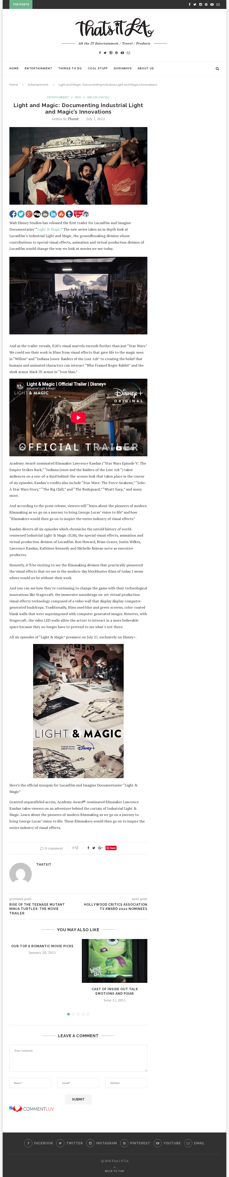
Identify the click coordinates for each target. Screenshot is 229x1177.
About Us (146, 68)
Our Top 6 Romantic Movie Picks (42, 946)
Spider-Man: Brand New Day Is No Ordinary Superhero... (82, 5)
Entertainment (38, 68)
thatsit (73, 118)
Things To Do (70, 68)
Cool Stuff (98, 68)
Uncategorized (98, 97)
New (78, 97)
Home (14, 68)
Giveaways (123, 68)
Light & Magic (48, 229)
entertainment (38, 84)
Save (113, 848)
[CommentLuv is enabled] (33, 1108)
